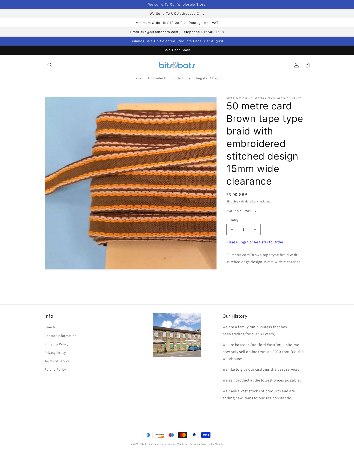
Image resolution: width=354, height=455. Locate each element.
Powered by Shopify (212, 444)
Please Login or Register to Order (254, 242)
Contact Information (61, 336)
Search (50, 327)
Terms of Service (57, 361)
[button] (50, 65)
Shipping (232, 201)
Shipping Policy (56, 344)
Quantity (232, 220)
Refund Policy (55, 369)
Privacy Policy (55, 352)
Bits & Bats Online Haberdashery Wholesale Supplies (170, 444)
